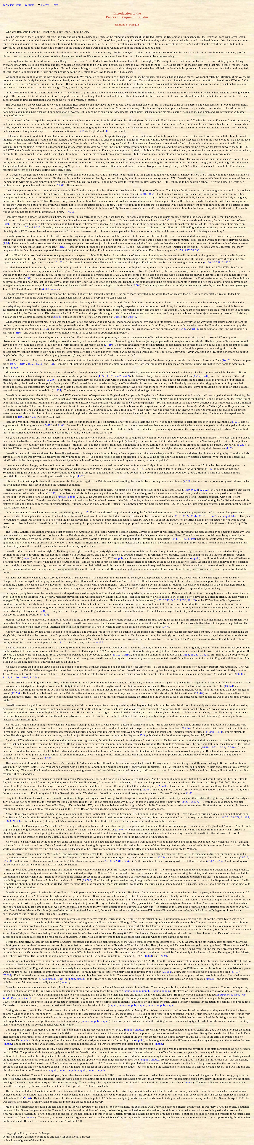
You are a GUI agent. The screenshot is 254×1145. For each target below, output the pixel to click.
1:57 (27, 278)
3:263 (241, 444)
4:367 (33, 416)
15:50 (31, 363)
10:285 (240, 673)
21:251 (225, 817)
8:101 (63, 642)
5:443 (183, 538)
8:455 (158, 600)
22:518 (244, 857)
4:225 (81, 476)
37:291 (163, 955)
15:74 (186, 728)
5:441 (175, 538)
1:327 (37, 227)
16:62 (221, 747)
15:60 (39, 363)
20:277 (195, 801)
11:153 (185, 654)
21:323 (7, 820)
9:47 (165, 626)
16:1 (51, 363)
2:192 (7, 223)
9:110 (195, 328)
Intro (55, 4)
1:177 (24, 227)
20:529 (57, 316)
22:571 (221, 860)
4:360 (20, 416)
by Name (29, 4)
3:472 (48, 425)
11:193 (117, 654)
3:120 (63, 246)
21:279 (235, 817)
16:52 (213, 747)
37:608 (43, 978)
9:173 (194, 489)
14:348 (210, 731)
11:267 (195, 654)
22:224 (161, 857)
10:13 (226, 360)
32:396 (195, 250)
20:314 (118, 316)
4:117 (209, 468)
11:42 (194, 516)
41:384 (57, 390)
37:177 (236, 971)
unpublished (230, 516)
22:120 (211, 860)
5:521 (235, 421)
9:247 (205, 376)
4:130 (207, 262)
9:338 (182, 600)
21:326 (16, 820)
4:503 (45, 289)
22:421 (128, 860)
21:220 (226, 262)
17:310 (230, 747)
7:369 (186, 489)
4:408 (61, 425)
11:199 (126, 654)
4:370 (110, 376)
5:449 (191, 538)
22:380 (108, 860)
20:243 (145, 789)
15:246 (50, 379)
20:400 (162, 785)
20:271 (186, 801)
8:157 (99, 642)
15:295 (80, 131)
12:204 (16, 693)
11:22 (186, 516)
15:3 (142, 735)
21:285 (245, 817)
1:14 (6, 243)
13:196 (22, 363)
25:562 (167, 971)
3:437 (141, 468)
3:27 (187, 250)
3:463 (44, 328)
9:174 (27, 1098)
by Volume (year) (12, 4)
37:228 (7, 975)
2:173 (179, 250)
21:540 (119, 829)
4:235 (182, 328)
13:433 (212, 516)
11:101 (203, 516)
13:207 (199, 693)
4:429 (118, 376)
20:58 (151, 193)
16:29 (205, 747)
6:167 (19, 332)
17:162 (47, 758)
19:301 (142, 193)
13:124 (229, 686)
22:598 (7, 860)
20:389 (216, 262)
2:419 (108, 344)
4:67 (229, 448)
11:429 (204, 654)
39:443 (62, 978)
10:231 (41, 611)
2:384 (137, 285)
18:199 (59, 185)
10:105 (192, 600)
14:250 (70, 211)
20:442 (132, 316)
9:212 (197, 376)
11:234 (34, 677)
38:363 (148, 955)
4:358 (102, 376)
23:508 (87, 880)
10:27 (13, 363)
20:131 (109, 131)
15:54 (218, 731)
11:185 (24, 677)
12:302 (204, 489)
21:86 (189, 793)
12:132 (58, 262)
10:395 (51, 493)
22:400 (118, 860)
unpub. (55, 289)
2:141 (171, 220)
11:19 (178, 516)
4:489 (126, 376)
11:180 (15, 677)
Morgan (45, 4)
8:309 (44, 614)
